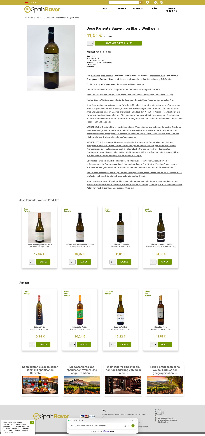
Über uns (158, 416)
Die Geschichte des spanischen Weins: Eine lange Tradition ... (82, 370)
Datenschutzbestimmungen (166, 420)
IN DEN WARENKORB (115, 43)
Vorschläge (159, 412)
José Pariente (103, 51)
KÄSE (154, 8)
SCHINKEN (138, 8)
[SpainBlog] (161, 2)
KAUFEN (43, 262)
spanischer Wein (157, 76)
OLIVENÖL (121, 8)
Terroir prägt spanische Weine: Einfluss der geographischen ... (165, 370)
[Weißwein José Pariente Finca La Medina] (161, 242)
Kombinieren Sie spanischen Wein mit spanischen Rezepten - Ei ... (40, 370)
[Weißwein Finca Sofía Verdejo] (80, 325)
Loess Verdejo (27, 292)
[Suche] (140, 2)
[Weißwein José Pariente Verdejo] (120, 242)
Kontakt (158, 410)
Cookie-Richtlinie (161, 422)
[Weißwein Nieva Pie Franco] (161, 325)
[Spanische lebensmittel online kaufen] (42, 11)
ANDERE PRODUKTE (171, 9)
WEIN (104, 8)
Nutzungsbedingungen (164, 418)
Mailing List (159, 414)
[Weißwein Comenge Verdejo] (120, 325)
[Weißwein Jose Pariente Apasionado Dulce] (39, 242)
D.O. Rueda (166, 79)
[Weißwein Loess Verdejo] (39, 325)
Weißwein (95, 76)
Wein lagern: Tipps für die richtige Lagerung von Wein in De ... (123, 370)
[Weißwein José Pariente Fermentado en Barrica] (80, 242)
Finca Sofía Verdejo (67, 293)
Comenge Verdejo (109, 292)
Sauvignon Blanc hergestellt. (133, 84)
